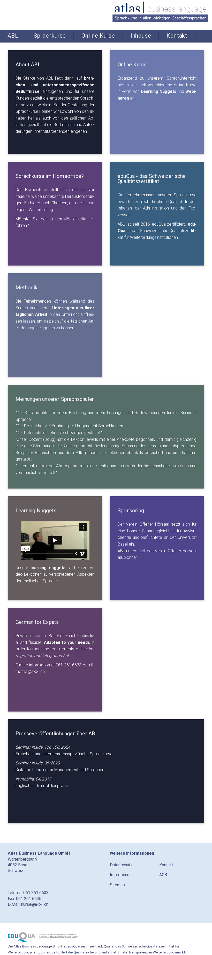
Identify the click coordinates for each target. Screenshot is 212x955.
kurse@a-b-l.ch (34, 904)
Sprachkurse (50, 35)
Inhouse (141, 35)
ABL (12, 35)
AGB (163, 874)
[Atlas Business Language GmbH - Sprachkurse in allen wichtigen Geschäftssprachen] (160, 11)
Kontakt (176, 35)
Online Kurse (98, 35)
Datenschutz (121, 864)
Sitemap (117, 884)
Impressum (120, 874)
